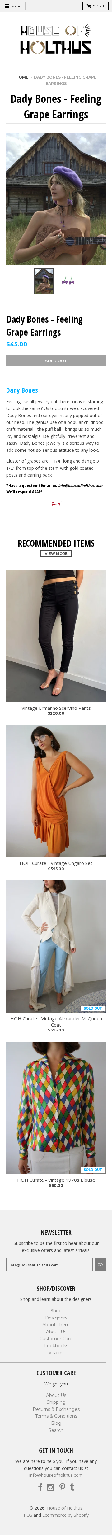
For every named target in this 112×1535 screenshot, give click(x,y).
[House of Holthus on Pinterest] (62, 1487)
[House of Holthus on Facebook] (40, 1487)
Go (100, 1264)
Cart (99, 6)
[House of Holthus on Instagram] (51, 1487)
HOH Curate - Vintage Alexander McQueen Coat (56, 1022)
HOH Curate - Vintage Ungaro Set (56, 863)
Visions (56, 1352)
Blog (56, 1423)
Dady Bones (22, 390)
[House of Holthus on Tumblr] (72, 1487)
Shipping (56, 1402)
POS (28, 1515)
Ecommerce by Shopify (65, 1515)
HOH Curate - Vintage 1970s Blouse (56, 1180)
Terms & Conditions (56, 1416)
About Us (56, 1332)
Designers (56, 1318)
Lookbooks (56, 1346)
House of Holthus (64, 1508)
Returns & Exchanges (56, 1409)
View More (56, 554)
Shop (56, 1311)
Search (56, 1430)
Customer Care (56, 1338)
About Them (56, 1325)
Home (22, 77)
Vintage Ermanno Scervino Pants (56, 708)
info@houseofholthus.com (56, 1475)
